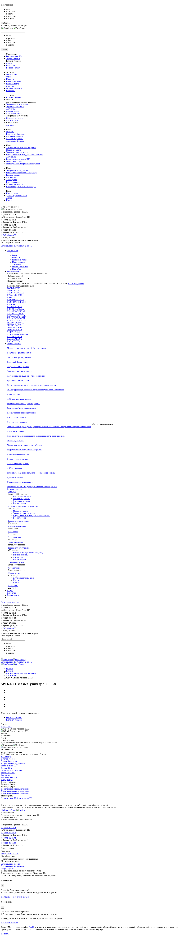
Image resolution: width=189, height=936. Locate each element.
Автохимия (11, 157)
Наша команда (12, 84)
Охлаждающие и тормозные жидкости (23, 164)
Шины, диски (12, 193)
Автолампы (11, 125)
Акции (9, 63)
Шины (9, 200)
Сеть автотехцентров (10, 602)
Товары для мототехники (17, 104)
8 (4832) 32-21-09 (8, 838)
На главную (6, 756)
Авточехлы (11, 177)
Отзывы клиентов (14, 88)
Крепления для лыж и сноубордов (21, 186)
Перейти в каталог (21, 897)
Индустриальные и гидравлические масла (24, 154)
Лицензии (10, 86)
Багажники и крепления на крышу (21, 173)
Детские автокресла (15, 184)
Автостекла (11, 109)
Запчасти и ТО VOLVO (11, 770)
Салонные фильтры (14, 138)
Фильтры (10, 132)
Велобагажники (13, 182)
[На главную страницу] (13, 659)
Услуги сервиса (13, 58)
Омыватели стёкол (14, 161)
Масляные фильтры (14, 136)
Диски (9, 198)
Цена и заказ (6, 726)
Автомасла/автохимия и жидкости (21, 147)
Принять (5, 934)
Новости (10, 79)
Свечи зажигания (13, 113)
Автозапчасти (12, 120)
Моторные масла (13, 150)
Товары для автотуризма (17, 170)
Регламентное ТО (14, 56)
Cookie (32, 927)
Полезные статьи (13, 81)
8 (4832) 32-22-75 (8, 833)
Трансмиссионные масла (17, 152)
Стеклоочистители (14, 118)
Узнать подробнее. (76, 283)
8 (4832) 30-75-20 (8, 827)
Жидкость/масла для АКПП (18, 159)
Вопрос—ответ (13, 68)
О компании (11, 74)
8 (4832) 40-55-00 (8, 843)
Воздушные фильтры (15, 134)
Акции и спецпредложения (13, 763)
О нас (8, 77)
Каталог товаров (13, 97)
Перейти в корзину (9, 923)
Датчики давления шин (16, 195)
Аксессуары (11, 180)
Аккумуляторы (12, 111)
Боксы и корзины (13, 175)
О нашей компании (9, 761)
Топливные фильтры (15, 141)
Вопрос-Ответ (7, 768)
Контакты (10, 65)
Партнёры (10, 91)
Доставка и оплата (9, 777)
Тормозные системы (15, 106)
